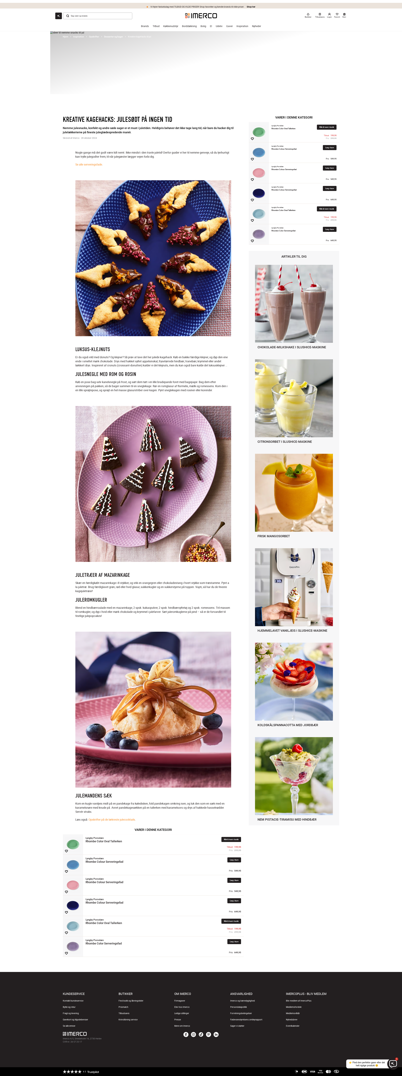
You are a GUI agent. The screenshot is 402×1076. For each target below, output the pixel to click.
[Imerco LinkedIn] (216, 1034)
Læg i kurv (234, 860)
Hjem (65, 36)
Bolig (203, 26)
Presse (177, 1019)
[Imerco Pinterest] (208, 1034)
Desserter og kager (113, 36)
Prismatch (123, 1007)
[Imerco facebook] (185, 1034)
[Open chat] (58, 16)
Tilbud (156, 26)
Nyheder (256, 26)
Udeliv (219, 26)
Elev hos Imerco (182, 1007)
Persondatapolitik (238, 1007)
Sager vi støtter (237, 1025)
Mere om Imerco (182, 1025)
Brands (145, 26)
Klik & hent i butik (231, 839)
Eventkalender (292, 1025)
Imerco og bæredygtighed (242, 1000)
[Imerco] (201, 15)
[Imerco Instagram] (193, 1034)
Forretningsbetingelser (241, 1013)
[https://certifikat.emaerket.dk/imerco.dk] (336, 1071)
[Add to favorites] (66, 851)
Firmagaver (179, 1000)
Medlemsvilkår (293, 1013)
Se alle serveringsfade (88, 164)
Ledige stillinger (181, 1013)
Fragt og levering (71, 1013)
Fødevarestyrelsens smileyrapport (246, 1019)
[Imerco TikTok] (201, 1034)
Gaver (229, 26)
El (211, 26)
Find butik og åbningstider (131, 1000)
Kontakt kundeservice (73, 1000)
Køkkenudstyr (170, 26)
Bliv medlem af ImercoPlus (298, 1000)
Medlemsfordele (294, 1007)
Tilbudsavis (124, 1013)
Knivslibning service (128, 1019)
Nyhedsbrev (291, 1019)
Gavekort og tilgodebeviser (75, 1019)
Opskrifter (94, 36)
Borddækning (189, 26)
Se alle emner (69, 1025)
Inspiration (242, 26)
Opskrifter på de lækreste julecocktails (112, 819)
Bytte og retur (69, 1007)
